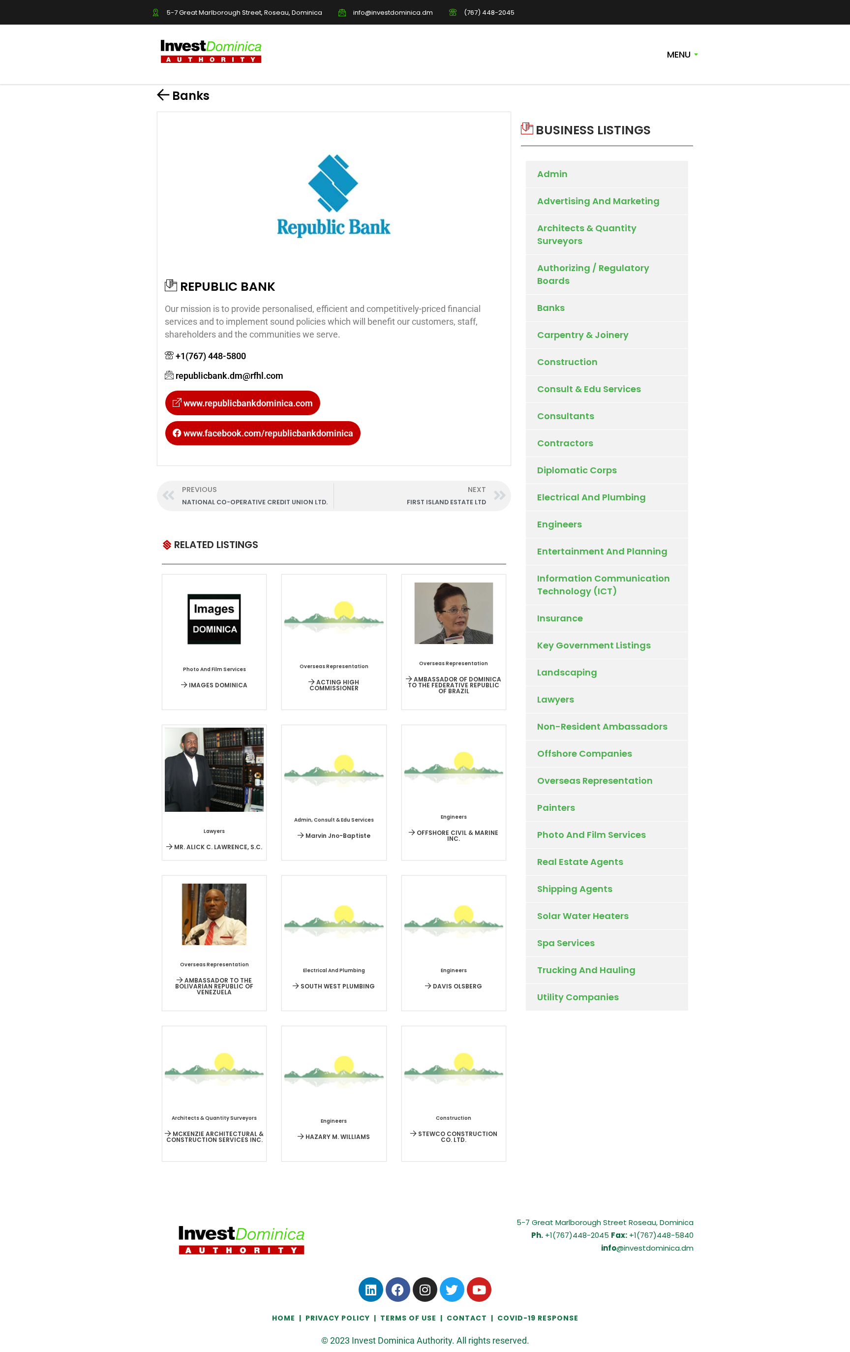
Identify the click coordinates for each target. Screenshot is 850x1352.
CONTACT (467, 1318)
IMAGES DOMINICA (217, 685)
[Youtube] (479, 1289)
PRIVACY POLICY (337, 1318)
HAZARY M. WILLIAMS (337, 1137)
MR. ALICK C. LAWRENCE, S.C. (217, 847)
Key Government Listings (594, 645)
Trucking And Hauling (586, 970)
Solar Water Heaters (583, 916)
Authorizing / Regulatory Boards (593, 274)
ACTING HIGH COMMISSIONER (334, 685)
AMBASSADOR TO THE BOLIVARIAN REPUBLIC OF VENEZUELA (214, 986)
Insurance (560, 618)
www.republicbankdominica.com (247, 403)
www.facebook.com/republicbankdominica (267, 433)
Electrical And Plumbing (591, 497)
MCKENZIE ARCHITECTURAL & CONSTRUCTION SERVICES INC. (215, 1137)
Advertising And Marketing (598, 201)
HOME (284, 1318)
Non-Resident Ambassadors (602, 726)
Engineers (559, 524)
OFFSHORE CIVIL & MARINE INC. (456, 836)
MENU (679, 54)
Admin (552, 174)
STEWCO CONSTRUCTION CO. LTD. (457, 1137)
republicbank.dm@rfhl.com (229, 375)
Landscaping (567, 672)
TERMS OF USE (408, 1318)
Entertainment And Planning (602, 551)
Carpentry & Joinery (583, 335)
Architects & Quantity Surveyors (587, 234)
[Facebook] (398, 1289)
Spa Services (566, 943)
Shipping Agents (574, 889)
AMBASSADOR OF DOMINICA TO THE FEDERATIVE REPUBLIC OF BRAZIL (454, 685)
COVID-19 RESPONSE (537, 1318)
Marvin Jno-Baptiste (337, 835)
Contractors (565, 443)
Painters (556, 807)
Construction (567, 362)
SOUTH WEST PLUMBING (337, 986)
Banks (191, 96)
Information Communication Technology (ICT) (603, 584)
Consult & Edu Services (589, 389)
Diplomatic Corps (577, 470)
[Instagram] (425, 1289)
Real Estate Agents (580, 862)
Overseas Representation (595, 780)
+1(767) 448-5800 (211, 356)
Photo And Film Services (591, 835)
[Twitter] (452, 1289)
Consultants (565, 416)
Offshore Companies (584, 753)
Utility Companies (578, 997)
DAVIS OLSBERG (456, 986)
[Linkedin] (371, 1289)
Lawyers (555, 699)
